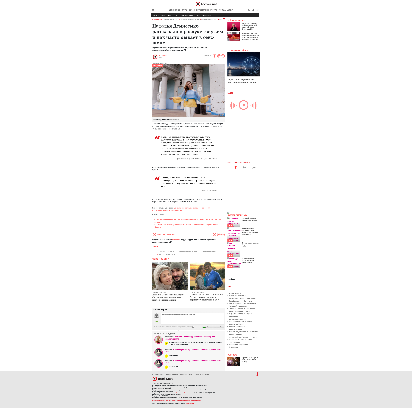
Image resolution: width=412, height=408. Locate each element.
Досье (198, 15)
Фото (248, 311)
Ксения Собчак (250, 304)
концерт (249, 322)
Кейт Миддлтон (235, 304)
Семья (192, 10)
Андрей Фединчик (209, 252)
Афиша (222, 10)
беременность (234, 316)
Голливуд (248, 301)
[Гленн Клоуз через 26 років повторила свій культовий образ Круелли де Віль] (233, 26)
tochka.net (163, 55)
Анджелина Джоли (236, 298)
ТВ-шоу (176, 15)
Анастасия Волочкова (238, 296)
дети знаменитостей (237, 319)
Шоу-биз (232, 314)
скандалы (233, 340)
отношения (253, 332)
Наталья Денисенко (167, 254)
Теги (229, 286)
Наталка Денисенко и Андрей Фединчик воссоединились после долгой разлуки (168, 297)
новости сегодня (235, 329)
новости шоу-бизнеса (188, 252)
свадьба (254, 337)
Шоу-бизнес (174, 10)
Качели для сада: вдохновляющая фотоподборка (248, 260)
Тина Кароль (251, 309)
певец (231, 334)
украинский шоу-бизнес (238, 345)
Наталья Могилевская (238, 306)
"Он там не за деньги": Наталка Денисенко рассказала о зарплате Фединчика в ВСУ (206, 297)
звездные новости (236, 322)
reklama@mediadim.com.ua (182, 393)
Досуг (230, 10)
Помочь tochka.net (170, 20)
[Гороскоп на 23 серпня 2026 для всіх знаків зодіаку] (233, 361)
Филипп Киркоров (236, 311)
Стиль (184, 10)
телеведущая (234, 342)
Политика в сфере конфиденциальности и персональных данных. (183, 400)
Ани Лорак (251, 298)
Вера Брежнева (235, 301)
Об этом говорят (166, 15)
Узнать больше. (190, 403)
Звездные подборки (187, 15)
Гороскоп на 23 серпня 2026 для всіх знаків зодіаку (250, 359)
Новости (156, 15)
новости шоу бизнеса (237, 332)
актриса (162, 252)
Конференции (206, 15)
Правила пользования (158, 400)
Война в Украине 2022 (190, 20)
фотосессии (233, 347)
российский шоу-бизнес (238, 337)
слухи (242, 340)
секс (172, 252)
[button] (253, 10)
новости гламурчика (237, 327)
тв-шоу (249, 340)
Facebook (176, 240)
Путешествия (202, 10)
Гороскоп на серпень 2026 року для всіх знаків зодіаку (242, 80)
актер (240, 314)
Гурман (213, 10)
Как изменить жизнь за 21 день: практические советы (250, 245)
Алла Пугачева (235, 293)
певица (239, 334)
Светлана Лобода (236, 309)
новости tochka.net (236, 324)
